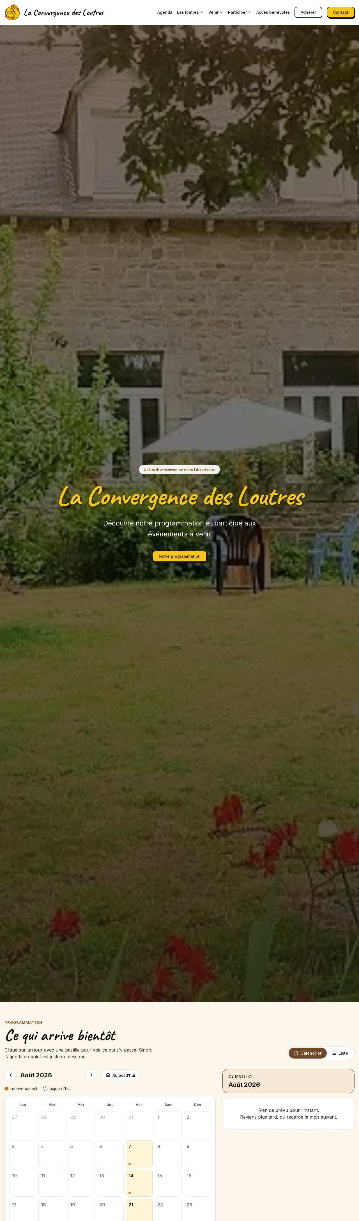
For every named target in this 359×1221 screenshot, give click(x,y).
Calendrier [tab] (311, 1053)
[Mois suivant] (91, 1075)
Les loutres (188, 12)
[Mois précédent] (10, 1075)
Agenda (164, 12)
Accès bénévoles (273, 12)
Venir (213, 12)
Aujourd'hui (123, 1075)
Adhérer (308, 12)
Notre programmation (180, 556)
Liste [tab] (343, 1053)
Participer (237, 12)
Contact (340, 12)
